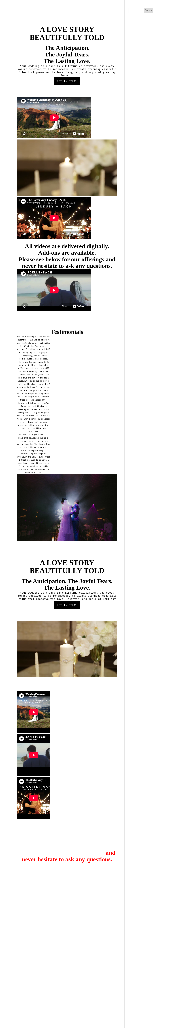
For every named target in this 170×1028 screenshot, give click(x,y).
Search (148, 10)
